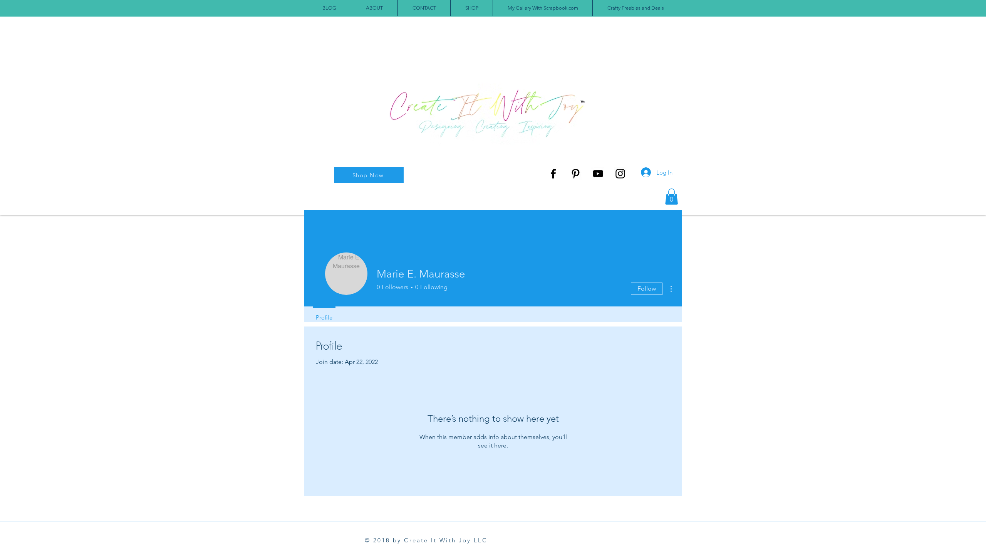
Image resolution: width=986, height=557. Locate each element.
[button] (671, 196)
